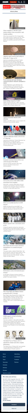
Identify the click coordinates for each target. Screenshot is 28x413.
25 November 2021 (20, 157)
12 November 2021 (20, 221)
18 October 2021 (21, 268)
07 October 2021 (21, 313)
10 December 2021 (20, 115)
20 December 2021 (20, 54)
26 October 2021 (21, 243)
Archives (5, 367)
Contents (5, 364)
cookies (5, 398)
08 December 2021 (20, 134)
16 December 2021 (20, 98)
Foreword (16, 359)
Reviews (5, 370)
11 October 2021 (21, 289)
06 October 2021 (21, 338)
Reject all (14, 408)
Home (4, 354)
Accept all (14, 404)
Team (4, 359)
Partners (16, 362)
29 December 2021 (20, 28)
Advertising (17, 354)
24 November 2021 (20, 200)
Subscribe (13, 2)
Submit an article (7, 373)
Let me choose (7, 400)
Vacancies (5, 362)
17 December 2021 (20, 77)
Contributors (17, 356)
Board (4, 356)
